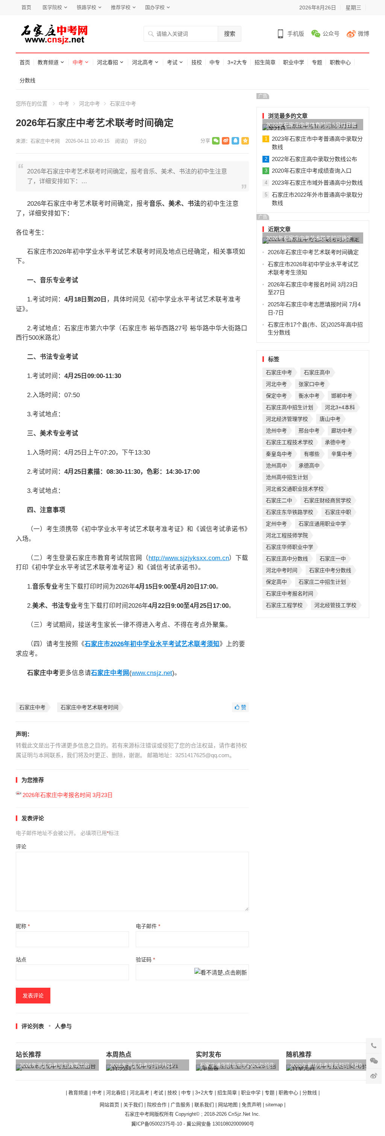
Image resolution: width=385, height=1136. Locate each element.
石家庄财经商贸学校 (327, 500)
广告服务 (180, 1104)
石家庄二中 (279, 500)
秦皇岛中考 (279, 454)
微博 (363, 33)
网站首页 (109, 1104)
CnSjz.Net (239, 1114)
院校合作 (157, 1104)
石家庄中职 (338, 512)
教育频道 (48, 62)
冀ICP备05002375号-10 (156, 1124)
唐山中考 (330, 419)
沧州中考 (276, 431)
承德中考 (335, 442)
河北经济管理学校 (287, 419)
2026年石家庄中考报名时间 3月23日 (68, 795)
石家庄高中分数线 (287, 559)
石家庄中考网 (45, 141)
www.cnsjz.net (152, 672)
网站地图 (228, 1104)
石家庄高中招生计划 (289, 407)
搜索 (229, 33)
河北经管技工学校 (335, 605)
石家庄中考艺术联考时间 (89, 707)
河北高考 (142, 62)
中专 (214, 62)
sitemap (274, 1104)
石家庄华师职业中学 (289, 547)
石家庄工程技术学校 (289, 442)
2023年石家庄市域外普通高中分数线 (317, 182)
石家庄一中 (333, 559)
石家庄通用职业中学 (322, 524)
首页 (26, 7)
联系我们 (204, 1104)
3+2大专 (237, 62)
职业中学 (293, 62)
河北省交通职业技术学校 (295, 489)
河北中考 (89, 104)
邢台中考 (309, 431)
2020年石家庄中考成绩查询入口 (312, 170)
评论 (21, 847)
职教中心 (340, 62)
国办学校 (155, 7)
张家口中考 (312, 384)
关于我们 (133, 1104)
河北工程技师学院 (287, 535)
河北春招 (107, 62)
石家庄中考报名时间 (289, 594)
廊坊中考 (341, 431)
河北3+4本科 (340, 407)
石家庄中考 (123, 104)
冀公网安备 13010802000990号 (220, 1124)
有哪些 (312, 454)
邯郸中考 (341, 396)
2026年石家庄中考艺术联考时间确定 (309, 238)
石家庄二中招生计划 (322, 582)
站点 (21, 960)
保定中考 (276, 396)
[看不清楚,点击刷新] (220, 973)
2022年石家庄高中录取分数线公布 (314, 159)
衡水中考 (309, 396)
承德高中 (309, 466)
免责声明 (251, 1104)
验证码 (145, 960)
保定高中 (276, 582)
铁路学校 (86, 7)
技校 (196, 62)
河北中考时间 (281, 570)
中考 (78, 62)
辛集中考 (341, 454)
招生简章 (265, 62)
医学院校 (52, 7)
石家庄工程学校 (284, 605)
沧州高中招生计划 (287, 477)
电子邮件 (148, 926)
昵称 (23, 926)
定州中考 (276, 524)
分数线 (27, 80)
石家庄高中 (317, 372)
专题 (317, 62)
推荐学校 (120, 7)
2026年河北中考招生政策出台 (54, 1065)
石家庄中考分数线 (330, 570)
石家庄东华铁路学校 (289, 512)
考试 (172, 62)
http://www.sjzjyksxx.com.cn (189, 557)
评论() (139, 141)
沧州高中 (276, 466)
